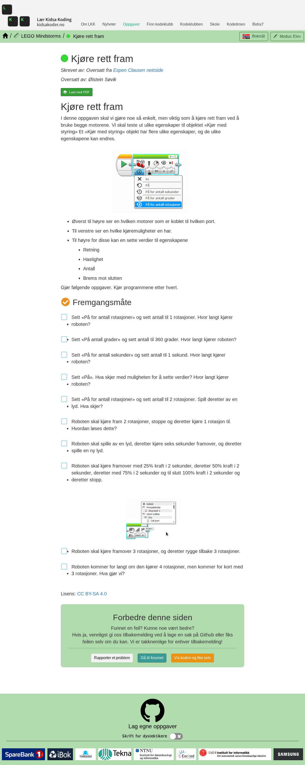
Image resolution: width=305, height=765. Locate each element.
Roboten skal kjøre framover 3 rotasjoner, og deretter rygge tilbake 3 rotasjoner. (155, 551)
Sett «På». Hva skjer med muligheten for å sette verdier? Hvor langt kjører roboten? (150, 381)
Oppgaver (131, 24)
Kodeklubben (191, 24)
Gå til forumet (152, 658)
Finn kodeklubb (160, 24)
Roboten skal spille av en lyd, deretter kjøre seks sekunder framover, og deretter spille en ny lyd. (156, 447)
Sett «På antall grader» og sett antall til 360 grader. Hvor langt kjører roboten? (153, 339)
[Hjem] (5, 36)
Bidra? (258, 24)
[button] (253, 36)
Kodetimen (236, 24)
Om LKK (88, 24)
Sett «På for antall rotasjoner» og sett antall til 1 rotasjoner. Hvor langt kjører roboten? (152, 321)
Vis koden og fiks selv (192, 658)
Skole (215, 24)
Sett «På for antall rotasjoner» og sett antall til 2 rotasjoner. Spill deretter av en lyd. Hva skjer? (154, 403)
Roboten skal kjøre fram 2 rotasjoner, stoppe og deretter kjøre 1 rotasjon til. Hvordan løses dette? (151, 425)
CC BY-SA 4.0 (92, 593)
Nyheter (109, 24)
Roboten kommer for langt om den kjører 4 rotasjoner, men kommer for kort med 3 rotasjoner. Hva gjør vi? (157, 570)
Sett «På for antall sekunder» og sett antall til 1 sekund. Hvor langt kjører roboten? (148, 358)
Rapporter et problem (112, 658)
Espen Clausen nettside (138, 70)
